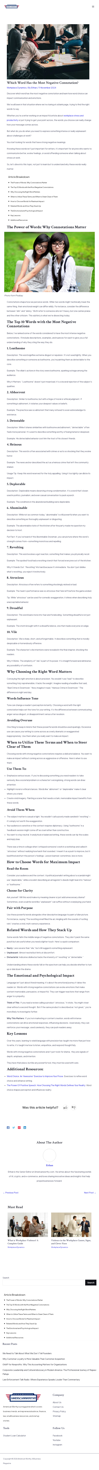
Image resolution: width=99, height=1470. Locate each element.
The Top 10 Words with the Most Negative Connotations (27, 1305)
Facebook (57, 1435)
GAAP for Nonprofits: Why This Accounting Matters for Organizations (35, 1364)
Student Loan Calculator (14, 1435)
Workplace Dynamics (16, 87)
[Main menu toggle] (93, 6)
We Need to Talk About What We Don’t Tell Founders (27, 1353)
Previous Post (10, 1192)
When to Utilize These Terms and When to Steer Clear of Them (29, 1314)
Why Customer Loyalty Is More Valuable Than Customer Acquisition (34, 1359)
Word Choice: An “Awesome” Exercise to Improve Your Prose (35, 1076)
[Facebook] (8, 1127)
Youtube (56, 1440)
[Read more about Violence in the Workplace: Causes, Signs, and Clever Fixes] (71, 1224)
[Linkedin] (24, 1127)
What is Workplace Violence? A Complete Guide (23, 1242)
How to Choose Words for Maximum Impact (23, 1319)
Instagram (57, 1444)
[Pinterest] (19, 1127)
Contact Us (58, 1407)
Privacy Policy (59, 1411)
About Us (57, 1402)
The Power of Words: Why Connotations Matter (24, 1300)
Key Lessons (11, 1333)
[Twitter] (13, 1127)
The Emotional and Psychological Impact (22, 1328)
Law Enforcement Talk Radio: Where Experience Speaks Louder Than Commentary (41, 1379)
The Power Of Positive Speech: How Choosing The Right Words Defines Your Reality (46, 1085)
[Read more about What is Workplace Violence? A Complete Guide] (28, 1224)
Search (6, 1277)
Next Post (90, 1192)
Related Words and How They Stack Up (21, 1324)
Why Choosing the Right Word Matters (21, 1309)
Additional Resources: (15, 1338)
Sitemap (57, 1416)
